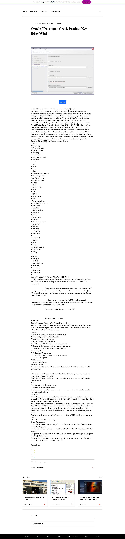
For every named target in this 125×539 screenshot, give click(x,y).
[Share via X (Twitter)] (36, 462)
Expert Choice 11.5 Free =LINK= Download (60, 498)
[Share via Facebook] (32, 462)
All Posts (25, 11)
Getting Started (44, 11)
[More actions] (93, 23)
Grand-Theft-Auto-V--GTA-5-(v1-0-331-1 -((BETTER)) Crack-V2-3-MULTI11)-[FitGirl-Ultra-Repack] (89, 498)
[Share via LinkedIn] (40, 462)
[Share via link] (44, 462)
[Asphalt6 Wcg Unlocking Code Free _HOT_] (35, 487)
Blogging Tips (33, 11)
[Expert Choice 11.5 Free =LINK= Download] (62, 487)
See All (100, 477)
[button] (100, 11)
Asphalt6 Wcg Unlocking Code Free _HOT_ (35, 498)
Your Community (56, 11)
